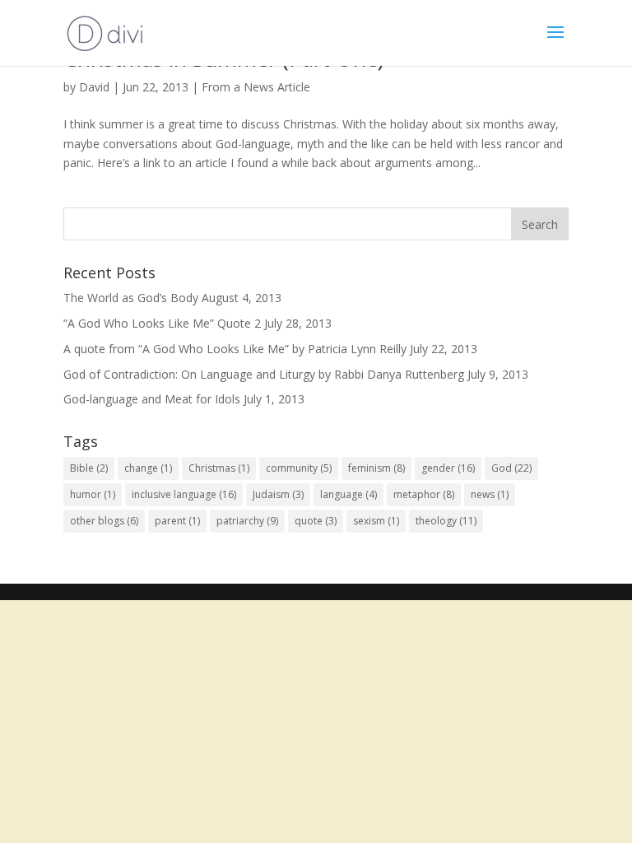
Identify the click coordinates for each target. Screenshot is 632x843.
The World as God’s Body (130, 297)
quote (316, 521)
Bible (89, 468)
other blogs (104, 521)
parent (177, 521)
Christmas (218, 468)
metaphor (423, 494)
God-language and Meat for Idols (151, 399)
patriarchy (247, 521)
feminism (376, 468)
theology (446, 521)
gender (448, 468)
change (148, 468)
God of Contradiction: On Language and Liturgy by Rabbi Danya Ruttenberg (263, 374)
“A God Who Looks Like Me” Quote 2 (162, 323)
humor (92, 494)
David (94, 87)
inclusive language (184, 494)
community (299, 468)
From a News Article (256, 87)
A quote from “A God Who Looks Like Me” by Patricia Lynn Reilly (235, 348)
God (511, 468)
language (348, 494)
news (490, 494)
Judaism (278, 494)
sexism (376, 521)
